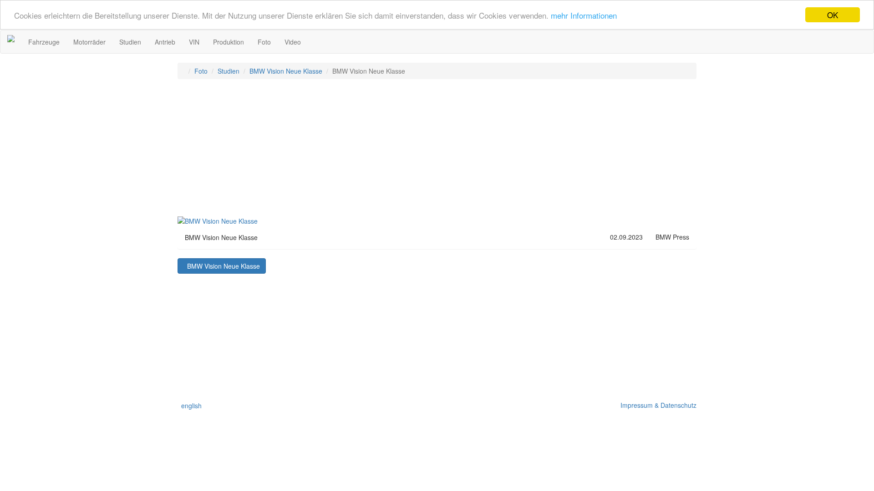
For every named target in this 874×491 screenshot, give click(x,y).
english (190, 405)
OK (832, 14)
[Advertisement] (437, 151)
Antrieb (165, 41)
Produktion (228, 41)
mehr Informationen (584, 15)
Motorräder (89, 41)
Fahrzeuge (44, 41)
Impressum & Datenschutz (656, 405)
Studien (130, 41)
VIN (194, 41)
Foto (264, 41)
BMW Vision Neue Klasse (285, 70)
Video (293, 41)
